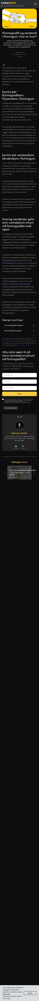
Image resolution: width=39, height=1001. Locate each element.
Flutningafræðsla (10, 408)
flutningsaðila (23, 171)
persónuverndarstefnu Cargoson (13, 400)
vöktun (22, 141)
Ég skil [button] (30, 993)
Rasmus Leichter (20, 52)
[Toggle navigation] (35, 4)
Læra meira (6, 994)
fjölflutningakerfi (7, 263)
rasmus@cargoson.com (23, 345)
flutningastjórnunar (20, 263)
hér (9, 998)
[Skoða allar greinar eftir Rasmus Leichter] (19, 425)
